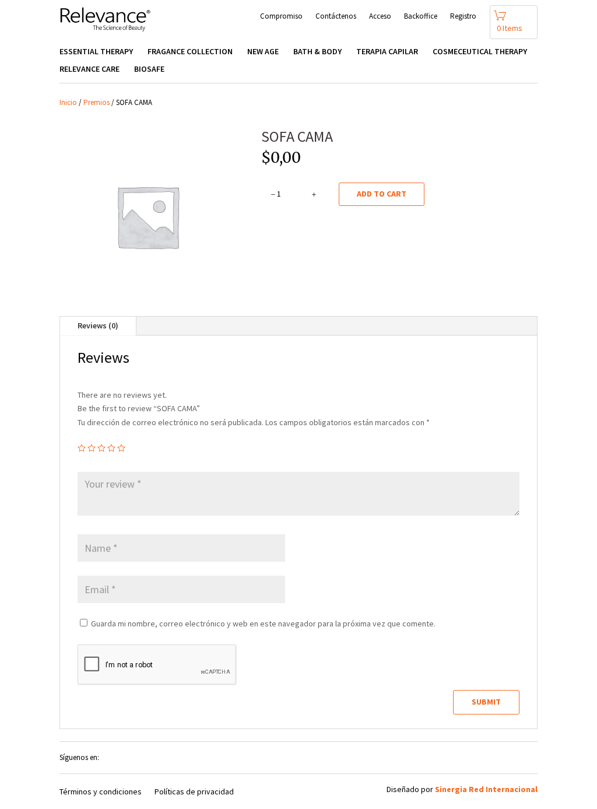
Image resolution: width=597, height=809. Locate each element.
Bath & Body (317, 52)
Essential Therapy (96, 52)
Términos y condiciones (100, 792)
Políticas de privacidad (194, 792)
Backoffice (420, 16)
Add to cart (381, 193)
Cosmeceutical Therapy (480, 52)
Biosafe (149, 69)
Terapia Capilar (387, 52)
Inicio (68, 102)
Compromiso (281, 16)
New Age (263, 52)
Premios (96, 102)
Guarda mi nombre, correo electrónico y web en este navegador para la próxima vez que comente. (263, 623)
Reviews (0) (98, 325)
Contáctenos (335, 16)
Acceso (380, 16)
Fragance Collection (190, 52)
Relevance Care (89, 69)
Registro (463, 16)
